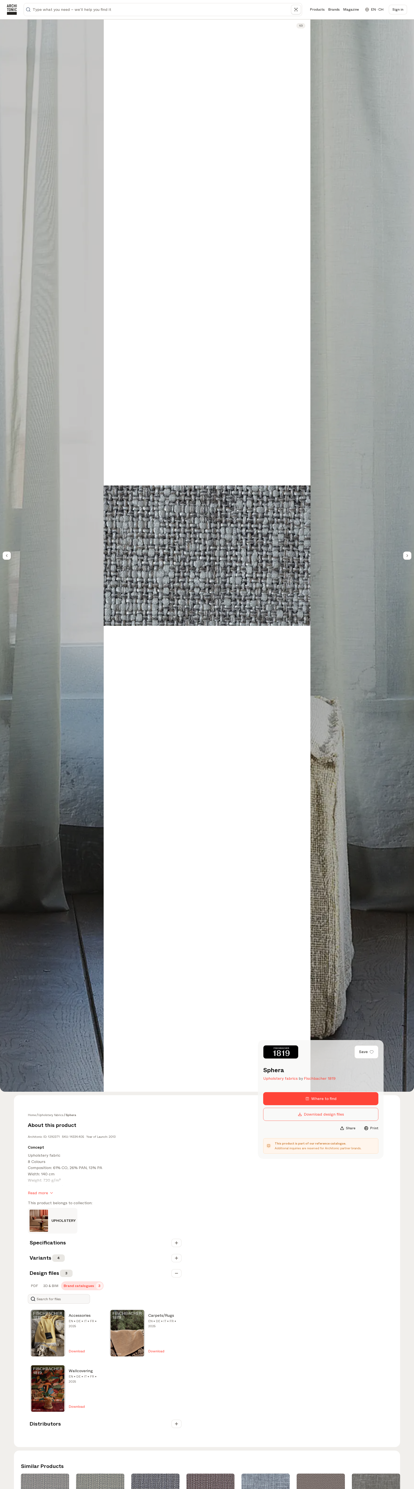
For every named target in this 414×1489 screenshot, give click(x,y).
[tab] (34, 1285)
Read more (38, 1193)
